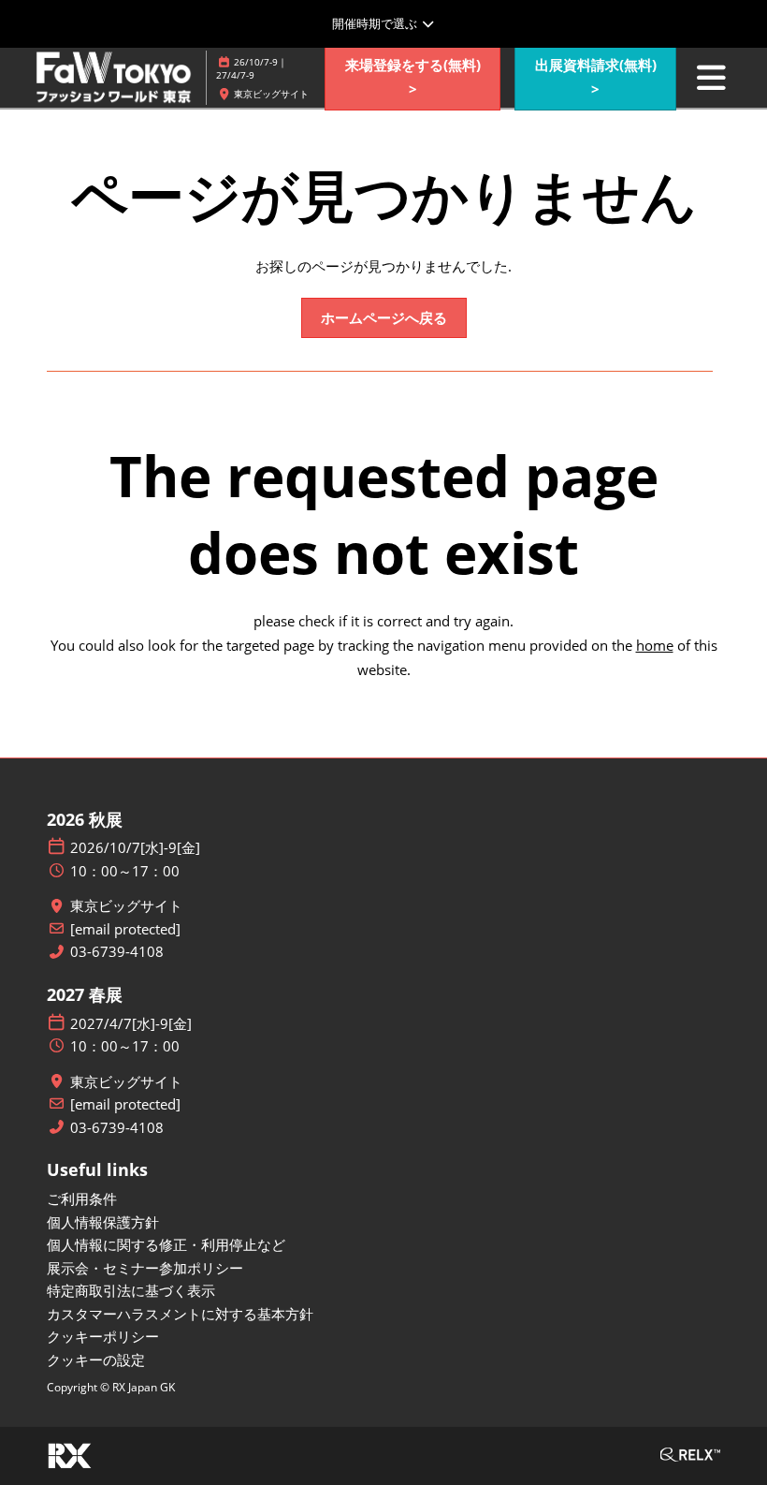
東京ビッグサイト (126, 906)
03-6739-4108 (117, 952)
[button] (412, 77)
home (654, 645)
